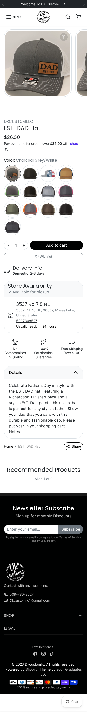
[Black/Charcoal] (66, 209)
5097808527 (26, 321)
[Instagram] (43, 653)
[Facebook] (35, 653)
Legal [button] (9, 628)
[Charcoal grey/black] (12, 226)
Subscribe (70, 529)
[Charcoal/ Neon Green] (12, 191)
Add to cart (56, 245)
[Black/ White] (30, 191)
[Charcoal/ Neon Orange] (30, 209)
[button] (13, 17)
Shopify (32, 669)
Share (76, 446)
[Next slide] (81, 483)
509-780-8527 (22, 594)
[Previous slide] (6, 483)
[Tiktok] (52, 653)
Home (8, 446)
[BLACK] (30, 173)
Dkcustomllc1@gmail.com (30, 600)
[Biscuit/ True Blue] (66, 173)
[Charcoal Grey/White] (12, 173)
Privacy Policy (46, 540)
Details (15, 372)
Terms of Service (70, 537)
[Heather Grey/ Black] (48, 191)
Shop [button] (9, 615)
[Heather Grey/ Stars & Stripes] (48, 173)
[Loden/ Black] (12, 209)
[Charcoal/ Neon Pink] (66, 191)
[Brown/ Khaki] (48, 209)
